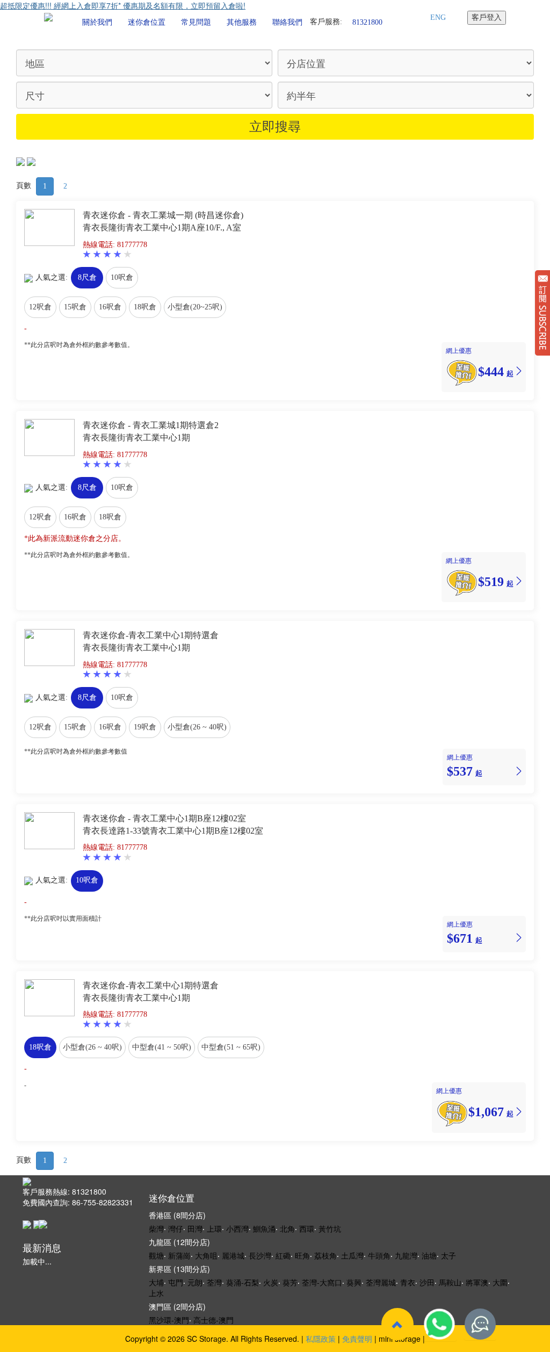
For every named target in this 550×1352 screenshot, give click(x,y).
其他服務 (242, 22)
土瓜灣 (352, 1255)
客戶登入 (487, 17)
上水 (156, 1293)
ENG (438, 17)
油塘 (429, 1255)
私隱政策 (321, 1338)
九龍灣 (406, 1255)
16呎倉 (110, 307)
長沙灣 (260, 1255)
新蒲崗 (179, 1255)
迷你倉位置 (146, 22)
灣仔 (175, 1228)
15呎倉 (75, 307)
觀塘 (156, 1255)
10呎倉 (122, 277)
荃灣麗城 (381, 1282)
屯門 (175, 1282)
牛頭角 (379, 1255)
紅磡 (283, 1255)
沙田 (427, 1282)
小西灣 (237, 1228)
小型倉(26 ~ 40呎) (197, 727)
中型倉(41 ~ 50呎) (161, 1047)
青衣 (407, 1282)
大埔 (156, 1282)
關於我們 (97, 22)
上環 (214, 1228)
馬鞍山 (450, 1282)
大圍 (500, 1282)
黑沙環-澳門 (169, 1319)
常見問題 (196, 22)
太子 (448, 1255)
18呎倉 (145, 307)
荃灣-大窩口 (322, 1282)
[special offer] (462, 371)
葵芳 (290, 1282)
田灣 (194, 1228)
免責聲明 (357, 1338)
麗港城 (233, 1255)
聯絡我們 (287, 22)
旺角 (302, 1255)
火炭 (270, 1282)
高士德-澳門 (213, 1319)
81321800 (367, 22)
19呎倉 (145, 727)
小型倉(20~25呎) (195, 307)
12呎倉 (40, 307)
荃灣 (214, 1282)
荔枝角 (325, 1255)
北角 (287, 1228)
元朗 (194, 1282)
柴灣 (156, 1228)
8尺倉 (87, 277)
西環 (306, 1228)
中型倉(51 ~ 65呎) (230, 1047)
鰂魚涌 (264, 1228)
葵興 (353, 1282)
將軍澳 (477, 1282)
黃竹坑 (330, 1228)
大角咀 (206, 1255)
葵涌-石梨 (242, 1282)
